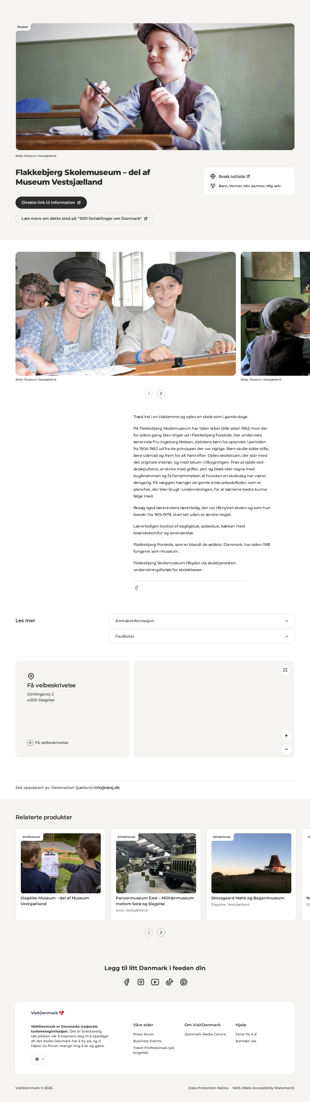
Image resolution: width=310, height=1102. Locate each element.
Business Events (147, 1041)
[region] (213, 709)
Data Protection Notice (208, 1088)
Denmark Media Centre (205, 1034)
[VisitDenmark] (47, 1012)
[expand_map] (285, 670)
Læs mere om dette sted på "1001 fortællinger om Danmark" (82, 218)
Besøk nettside (232, 176)
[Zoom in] (286, 736)
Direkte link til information (48, 202)
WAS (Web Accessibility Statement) (263, 1088)
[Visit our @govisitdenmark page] (169, 982)
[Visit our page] (141, 982)
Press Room (143, 1034)
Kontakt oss (246, 1041)
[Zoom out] (286, 749)
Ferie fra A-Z (246, 1034)
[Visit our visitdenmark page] (155, 982)
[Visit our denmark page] (126, 982)
